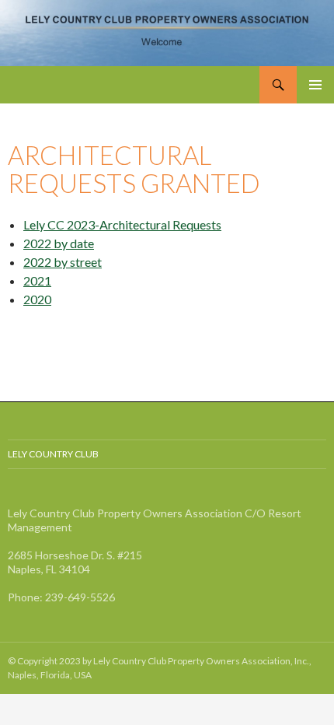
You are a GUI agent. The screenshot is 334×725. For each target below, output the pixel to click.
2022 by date (58, 243)
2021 (37, 280)
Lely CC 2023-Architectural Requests (122, 224)
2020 (37, 299)
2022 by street (62, 261)
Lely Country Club (53, 454)
